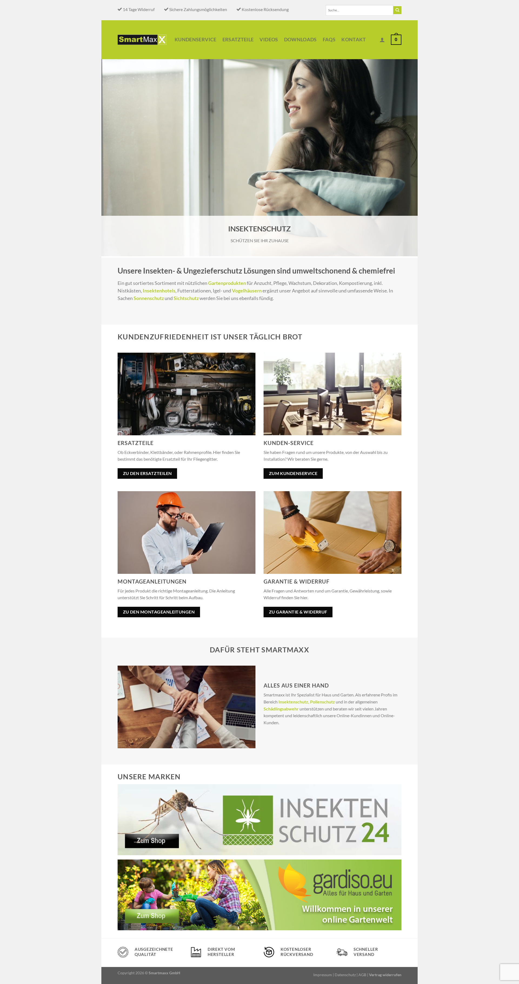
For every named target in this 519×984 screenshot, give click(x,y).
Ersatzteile (238, 39)
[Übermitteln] (397, 10)
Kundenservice (196, 39)
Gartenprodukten (227, 283)
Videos (269, 39)
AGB (362, 974)
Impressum (322, 974)
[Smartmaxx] (142, 40)
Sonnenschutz (149, 298)
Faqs (329, 39)
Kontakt (353, 39)
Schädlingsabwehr (281, 708)
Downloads (300, 39)
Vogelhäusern (247, 291)
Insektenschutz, (293, 701)
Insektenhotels (159, 291)
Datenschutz (345, 974)
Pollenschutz (322, 701)
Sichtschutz (186, 298)
